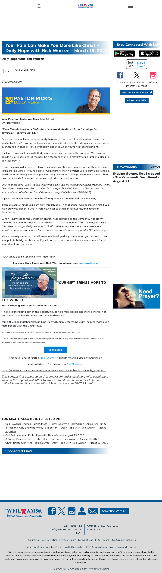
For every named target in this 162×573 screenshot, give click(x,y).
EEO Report (102, 539)
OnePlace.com (74, 364)
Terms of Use (85, 539)
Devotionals (127, 167)
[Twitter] (137, 75)
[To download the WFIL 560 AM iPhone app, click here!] (149, 53)
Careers (133, 547)
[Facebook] (120, 75)
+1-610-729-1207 (107, 525)
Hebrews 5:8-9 (76, 192)
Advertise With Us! (136, 100)
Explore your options (135, 92)
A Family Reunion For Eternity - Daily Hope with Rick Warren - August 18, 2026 (52, 439)
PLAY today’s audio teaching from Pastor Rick (28, 256)
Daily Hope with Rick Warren (23, 59)
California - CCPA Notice (42, 539)
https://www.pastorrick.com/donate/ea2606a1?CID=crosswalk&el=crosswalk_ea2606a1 (54, 370)
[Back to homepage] (85, 6)
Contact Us (93, 529)
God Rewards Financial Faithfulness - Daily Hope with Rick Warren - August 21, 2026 (55, 423)
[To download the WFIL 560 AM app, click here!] (124, 53)
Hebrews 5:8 (23, 132)
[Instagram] (153, 75)
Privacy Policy (67, 539)
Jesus (22, 129)
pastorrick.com (88, 262)
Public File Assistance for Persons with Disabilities (54, 547)
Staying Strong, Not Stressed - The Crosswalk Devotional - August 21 (136, 177)
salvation (27, 192)
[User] (81, 513)
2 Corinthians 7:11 (48, 222)
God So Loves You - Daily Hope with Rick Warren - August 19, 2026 (44, 435)
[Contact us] (91, 512)
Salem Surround (118, 547)
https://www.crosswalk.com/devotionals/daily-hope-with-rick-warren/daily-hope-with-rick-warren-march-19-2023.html (52, 381)
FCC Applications (96, 547)
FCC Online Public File (124, 539)
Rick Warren (12, 122)
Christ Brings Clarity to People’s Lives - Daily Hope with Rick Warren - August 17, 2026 (56, 442)
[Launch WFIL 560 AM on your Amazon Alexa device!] (136, 64)
